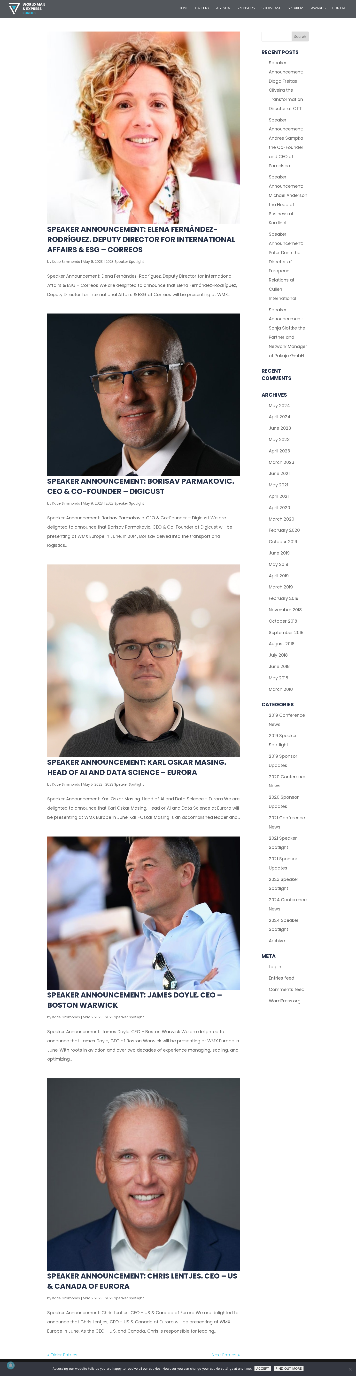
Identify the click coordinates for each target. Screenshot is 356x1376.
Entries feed (281, 978)
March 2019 (281, 587)
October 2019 (283, 542)
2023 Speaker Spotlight (125, 261)
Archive (277, 941)
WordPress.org (285, 1001)
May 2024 (279, 405)
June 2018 (279, 666)
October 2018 (283, 621)
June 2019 (279, 553)
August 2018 (281, 644)
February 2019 (283, 598)
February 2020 (284, 530)
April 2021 (279, 496)
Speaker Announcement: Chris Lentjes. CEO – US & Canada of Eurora (142, 1281)
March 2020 (281, 519)
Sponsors (246, 8)
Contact (340, 8)
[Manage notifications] (11, 1365)
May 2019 (278, 564)
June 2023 (280, 428)
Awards (318, 8)
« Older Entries (62, 1355)
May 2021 (278, 485)
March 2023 (281, 462)
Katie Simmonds (66, 261)
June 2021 (279, 473)
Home (183, 8)
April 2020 (279, 508)
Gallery (202, 8)
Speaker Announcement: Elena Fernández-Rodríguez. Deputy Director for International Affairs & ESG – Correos (141, 239)
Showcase (271, 8)
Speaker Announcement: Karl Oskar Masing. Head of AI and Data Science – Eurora (136, 767)
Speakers (296, 8)
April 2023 (279, 451)
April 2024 (279, 417)
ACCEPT (262, 1368)
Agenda (223, 8)
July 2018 (278, 655)
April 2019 (279, 576)
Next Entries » (226, 1355)
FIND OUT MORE (289, 1368)
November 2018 (285, 610)
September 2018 (286, 632)
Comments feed (286, 989)
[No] (350, 1369)
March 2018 (281, 689)
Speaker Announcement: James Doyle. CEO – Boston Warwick (134, 1000)
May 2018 (278, 678)
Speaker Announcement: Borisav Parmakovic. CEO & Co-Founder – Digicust (140, 486)
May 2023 (279, 439)
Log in (275, 967)
